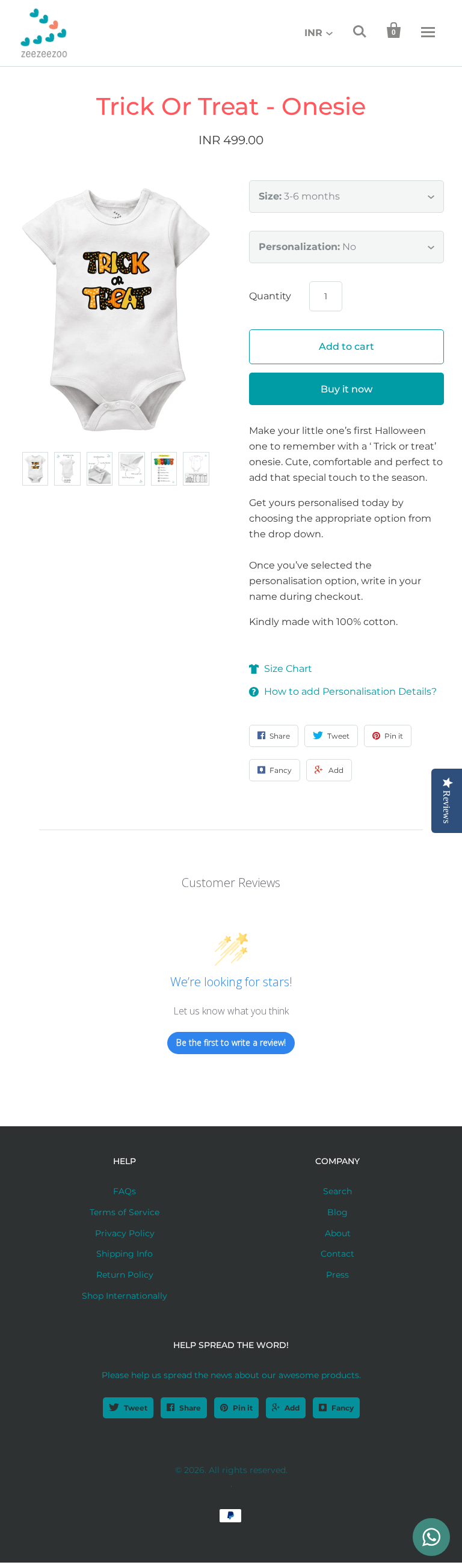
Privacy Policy (125, 1233)
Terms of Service (124, 1212)
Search (337, 1191)
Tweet (135, 1407)
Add (292, 1407)
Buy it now (346, 389)
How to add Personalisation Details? (350, 691)
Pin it (243, 1407)
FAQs (124, 1191)
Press (337, 1274)
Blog (337, 1212)
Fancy (342, 1407)
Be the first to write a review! (231, 1042)
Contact (337, 1253)
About (338, 1233)
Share (190, 1407)
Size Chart (288, 668)
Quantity (270, 296)
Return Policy (124, 1274)
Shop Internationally (124, 1295)
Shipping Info (124, 1253)
